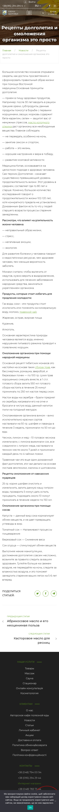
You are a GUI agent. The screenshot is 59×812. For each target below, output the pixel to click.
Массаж (29, 673)
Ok (30, 807)
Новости (23, 50)
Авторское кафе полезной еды (29, 715)
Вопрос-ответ (29, 750)
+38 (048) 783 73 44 (29, 789)
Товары (29, 668)
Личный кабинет (29, 730)
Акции (29, 735)
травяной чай (28, 312)
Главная (6, 50)
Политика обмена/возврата (29, 745)
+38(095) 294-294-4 (12, 6)
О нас (29, 710)
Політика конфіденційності (29, 755)
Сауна (29, 678)
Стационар (29, 683)
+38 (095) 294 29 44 (29, 778)
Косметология (29, 693)
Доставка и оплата (29, 740)
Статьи (29, 725)
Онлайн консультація (29, 688)
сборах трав (42, 367)
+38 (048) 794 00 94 (29, 772)
